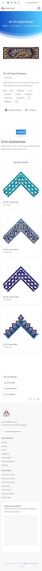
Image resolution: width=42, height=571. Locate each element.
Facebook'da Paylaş (15, 110)
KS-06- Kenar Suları (10, 249)
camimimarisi (8, 98)
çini (29, 98)
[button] (37, 48)
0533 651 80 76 (33, 3)
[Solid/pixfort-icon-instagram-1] (34, 399)
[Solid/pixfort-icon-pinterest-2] (38, 399)
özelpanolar (7, 101)
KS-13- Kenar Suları (10, 344)
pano (16, 101)
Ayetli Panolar (15, 26)
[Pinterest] (11, 2)
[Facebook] (8, 2)
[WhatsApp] (18, 2)
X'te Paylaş (32, 110)
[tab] (21, 132)
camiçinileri (7, 94)
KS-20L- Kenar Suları (11, 297)
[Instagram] (15, 2)
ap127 (11, 91)
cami (30, 91)
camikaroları (28, 94)
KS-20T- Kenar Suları (11, 202)
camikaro (18, 94)
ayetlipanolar (20, 91)
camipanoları (20, 98)
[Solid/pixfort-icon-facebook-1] (30, 399)
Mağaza (5, 26)
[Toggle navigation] (39, 8)
